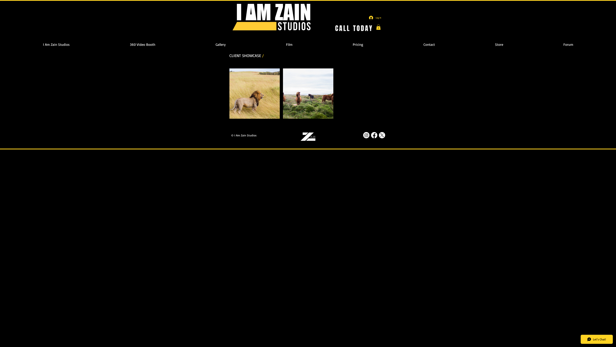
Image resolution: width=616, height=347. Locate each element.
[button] (378, 27)
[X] (382, 135)
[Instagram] (366, 135)
